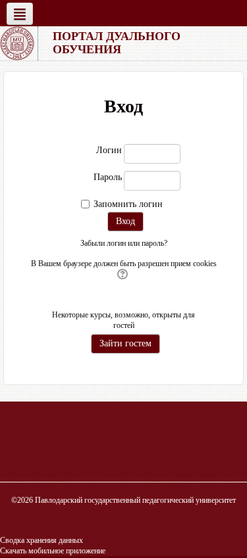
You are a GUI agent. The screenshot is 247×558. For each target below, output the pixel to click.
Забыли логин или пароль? (123, 243)
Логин (109, 150)
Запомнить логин (128, 204)
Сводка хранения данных (41, 540)
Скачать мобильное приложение (52, 550)
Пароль (108, 177)
